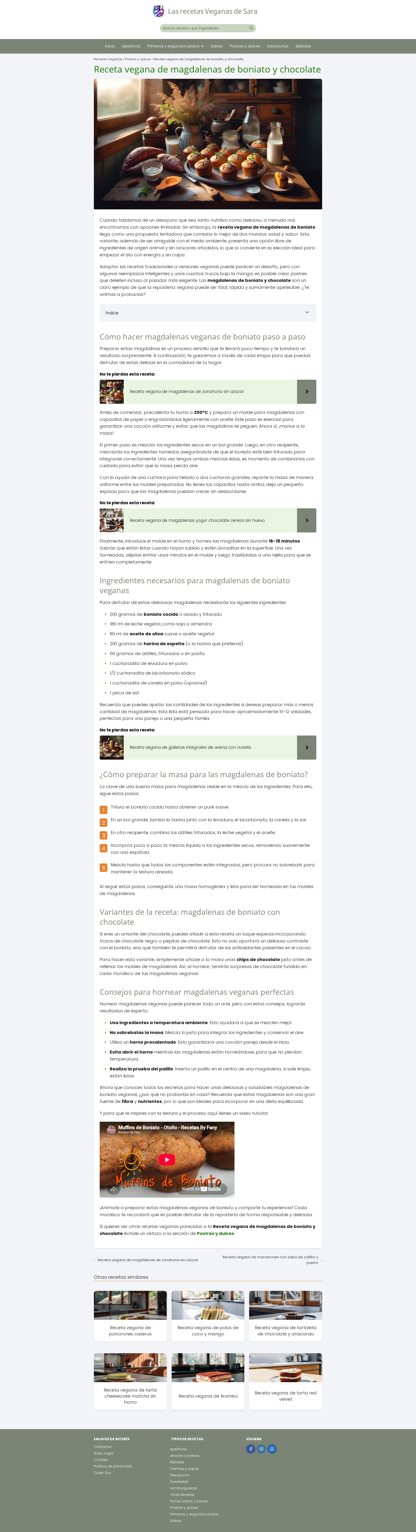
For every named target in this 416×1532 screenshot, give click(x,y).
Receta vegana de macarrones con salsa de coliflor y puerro (270, 1259)
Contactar (103, 1446)
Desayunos (278, 46)
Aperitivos (131, 46)
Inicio (110, 46)
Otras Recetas (182, 1494)
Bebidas (303, 46)
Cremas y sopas (184, 1468)
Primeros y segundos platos (174, 46)
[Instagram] (261, 1449)
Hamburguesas (183, 1488)
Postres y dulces (245, 46)
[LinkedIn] (272, 1449)
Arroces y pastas (184, 1455)
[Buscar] (251, 28)
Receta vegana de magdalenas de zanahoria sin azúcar (148, 1259)
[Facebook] (250, 1449)
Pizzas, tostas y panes (189, 1501)
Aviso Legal (103, 1453)
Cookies (101, 1459)
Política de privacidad (113, 1466)
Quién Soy (102, 1472)
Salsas (217, 46)
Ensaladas (179, 1481)
